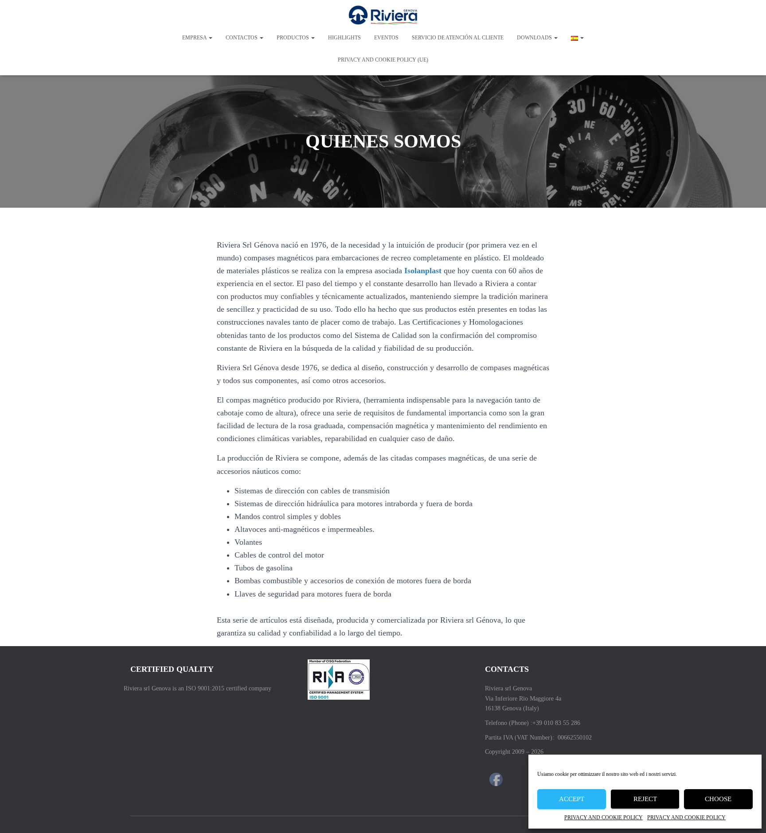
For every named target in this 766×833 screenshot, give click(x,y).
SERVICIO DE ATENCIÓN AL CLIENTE (458, 38)
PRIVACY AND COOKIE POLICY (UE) (383, 60)
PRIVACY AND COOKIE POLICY (603, 817)
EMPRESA (195, 38)
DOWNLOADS (535, 38)
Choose (718, 798)
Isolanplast (423, 270)
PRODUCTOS (293, 38)
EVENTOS (386, 38)
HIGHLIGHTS (344, 38)
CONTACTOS (242, 38)
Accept (571, 798)
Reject (645, 798)
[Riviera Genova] (383, 15)
